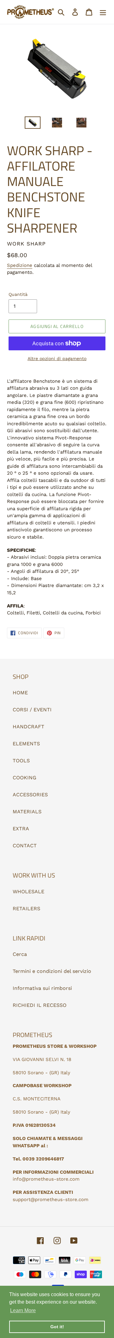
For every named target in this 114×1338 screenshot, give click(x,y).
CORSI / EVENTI (32, 710)
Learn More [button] (23, 1310)
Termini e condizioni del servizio (52, 971)
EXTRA (21, 829)
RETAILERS (26, 909)
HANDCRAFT (28, 727)
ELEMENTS (26, 744)
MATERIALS (27, 812)
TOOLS (21, 761)
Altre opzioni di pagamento (57, 358)
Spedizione (19, 265)
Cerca (20, 954)
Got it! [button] (57, 1326)
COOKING (24, 778)
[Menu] (103, 12)
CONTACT (25, 846)
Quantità (18, 294)
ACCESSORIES (30, 795)
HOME (20, 693)
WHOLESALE (28, 892)
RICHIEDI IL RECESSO (39, 1005)
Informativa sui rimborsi (42, 988)
